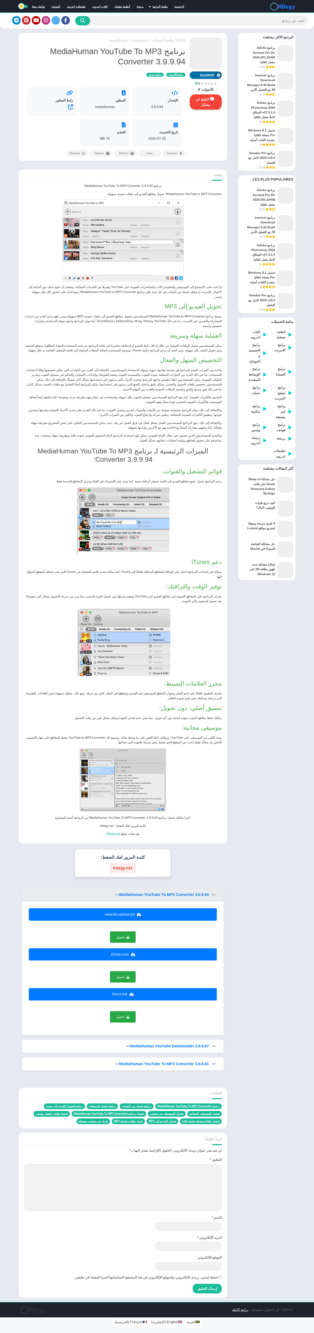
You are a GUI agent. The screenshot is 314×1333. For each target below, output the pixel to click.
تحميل (120, 937)
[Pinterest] (26, 20)
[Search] (82, 20)
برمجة (140, 6)
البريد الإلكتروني (209, 1237)
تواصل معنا (38, 6)
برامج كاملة (240, 1310)
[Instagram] (46, 20)
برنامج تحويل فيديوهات (102, 1106)
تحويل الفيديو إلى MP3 (162, 1121)
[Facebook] (65, 20)
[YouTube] (36, 20)
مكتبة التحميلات (162, 40)
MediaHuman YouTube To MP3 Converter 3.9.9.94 (164, 894)
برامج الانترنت (118, 40)
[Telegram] (16, 20)
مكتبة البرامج (160, 6)
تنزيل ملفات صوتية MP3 (128, 1121)
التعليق (216, 1159)
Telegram (99, 153)
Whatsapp (74, 153)
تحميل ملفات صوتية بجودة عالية (201, 1121)
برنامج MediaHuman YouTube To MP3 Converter (188, 1106)
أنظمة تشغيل (122, 6)
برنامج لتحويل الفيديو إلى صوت (64, 1106)
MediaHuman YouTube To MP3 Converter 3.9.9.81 (164, 1064)
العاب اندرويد (100, 6)
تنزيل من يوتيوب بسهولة (93, 1121)
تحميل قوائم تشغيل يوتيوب (52, 1113)
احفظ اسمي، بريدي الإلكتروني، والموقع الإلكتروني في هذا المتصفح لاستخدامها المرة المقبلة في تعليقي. (146, 1277)
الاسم (217, 1217)
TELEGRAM (207, 75)
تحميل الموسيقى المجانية (204, 1113)
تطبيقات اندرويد (76, 6)
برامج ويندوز (139, 40)
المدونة (56, 6)
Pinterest (123, 153)
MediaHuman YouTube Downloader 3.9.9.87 (169, 1046)
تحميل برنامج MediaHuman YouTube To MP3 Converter (109, 1113)
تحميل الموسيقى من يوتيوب (166, 1113)
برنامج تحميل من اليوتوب (136, 1106)
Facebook (172, 153)
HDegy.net (113, 833)
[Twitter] (55, 20)
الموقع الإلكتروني (210, 1257)
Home (180, 40)
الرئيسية (179, 6)
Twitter (149, 153)
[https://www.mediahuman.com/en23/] (52, 106)
